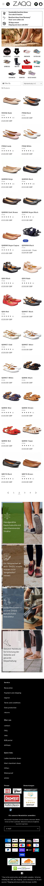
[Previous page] (8, 493)
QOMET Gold (7, 344)
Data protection (10, 708)
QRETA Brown (27, 474)
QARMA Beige (7, 179)
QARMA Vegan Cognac (10, 245)
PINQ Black (26, 113)
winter (6, 778)
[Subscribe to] (37, 828)
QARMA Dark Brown (10, 212)
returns (7, 712)
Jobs (6, 735)
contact (7, 725)
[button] (8, 4)
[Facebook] (22, 873)
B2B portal (8, 740)
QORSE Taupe (27, 441)
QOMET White (7, 378)
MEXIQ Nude (7, 113)
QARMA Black (27, 179)
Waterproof (8, 773)
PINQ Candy (6, 146)
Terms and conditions (12, 703)
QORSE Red (6, 441)
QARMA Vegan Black (30, 212)
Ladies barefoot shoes (12, 758)
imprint (7, 698)
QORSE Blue (6, 408)
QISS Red (5, 311)
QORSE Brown (27, 408)
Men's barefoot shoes (12, 763)
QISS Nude (26, 278)
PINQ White (27, 146)
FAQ (6, 730)
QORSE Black (27, 378)
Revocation (8, 688)
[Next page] (36, 493)
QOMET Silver (27, 344)
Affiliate (7, 745)
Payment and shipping (12, 693)
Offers (6, 768)
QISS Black (6, 278)
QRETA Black (7, 474)
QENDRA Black (28, 245)
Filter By (7, 83)
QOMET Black (27, 311)
